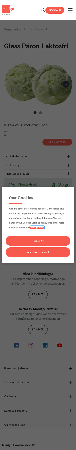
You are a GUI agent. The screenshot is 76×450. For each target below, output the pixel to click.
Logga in (55, 10)
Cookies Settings (31, 223)
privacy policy (37, 227)
